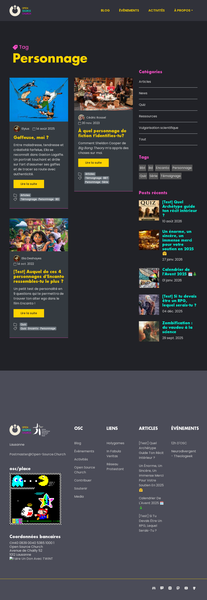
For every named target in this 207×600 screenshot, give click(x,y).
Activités (156, 10)
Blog (105, 10)
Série (105, 182)
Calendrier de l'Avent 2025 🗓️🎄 (151, 503)
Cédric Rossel (96, 118)
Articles (25, 195)
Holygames (115, 443)
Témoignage (29, 199)
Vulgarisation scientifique (158, 127)
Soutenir (80, 488)
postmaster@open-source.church (38, 454)
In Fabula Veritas (114, 453)
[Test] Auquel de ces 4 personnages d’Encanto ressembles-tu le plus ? (39, 277)
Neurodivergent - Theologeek (183, 453)
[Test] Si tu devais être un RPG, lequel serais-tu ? (150, 523)
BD (57, 199)
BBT (105, 178)
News (143, 93)
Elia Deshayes (31, 258)
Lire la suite (29, 184)
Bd (151, 167)
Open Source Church (84, 470)
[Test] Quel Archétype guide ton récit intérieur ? (151, 450)
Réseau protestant (115, 466)
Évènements (129, 10)
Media (79, 496)
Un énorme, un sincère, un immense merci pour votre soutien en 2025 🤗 (151, 477)
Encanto (33, 328)
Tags (144, 157)
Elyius (25, 129)
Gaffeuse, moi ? (31, 138)
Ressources (148, 116)
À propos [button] (182, 10)
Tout (142, 139)
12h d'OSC (179, 443)
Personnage (46, 199)
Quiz (23, 324)
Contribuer (83, 480)
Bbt (142, 167)
